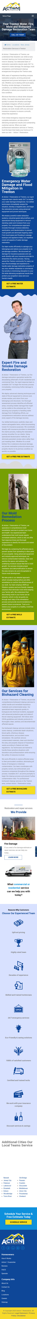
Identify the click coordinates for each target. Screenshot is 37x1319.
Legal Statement (21, 1313)
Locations (5, 1294)
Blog (3, 1291)
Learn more (13, 857)
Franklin (22, 1183)
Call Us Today (17, 35)
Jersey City (7, 1180)
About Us (5, 1283)
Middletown (23, 1188)
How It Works (6, 1258)
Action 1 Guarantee (8, 1262)
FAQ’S (4, 1270)
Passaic (22, 1180)
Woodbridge (7, 1193)
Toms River (7, 1196)
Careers (4, 1298)
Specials (5, 1273)
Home (8, 45)
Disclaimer (21, 1316)
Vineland (22, 1196)
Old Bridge (23, 1178)
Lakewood (7, 1186)
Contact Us (5, 1287)
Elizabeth (6, 1188)
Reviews (5, 1266)
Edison (5, 1191)
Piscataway (23, 1193)
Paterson (6, 1183)
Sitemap (5, 1302)
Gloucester (23, 1186)
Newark (6, 1178)
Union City (23, 1191)
